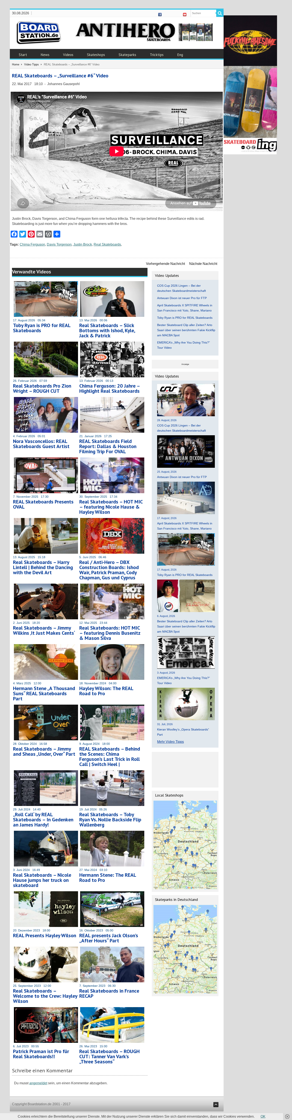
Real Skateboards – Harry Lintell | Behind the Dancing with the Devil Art (43, 567)
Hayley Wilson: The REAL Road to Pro (106, 691)
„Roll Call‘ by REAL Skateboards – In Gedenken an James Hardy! (43, 819)
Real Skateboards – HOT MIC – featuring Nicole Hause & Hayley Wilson (111, 506)
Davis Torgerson (59, 244)
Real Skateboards (107, 244)
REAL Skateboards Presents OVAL (43, 504)
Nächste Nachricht (203, 264)
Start (23, 54)
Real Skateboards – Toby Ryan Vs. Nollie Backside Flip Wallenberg (110, 819)
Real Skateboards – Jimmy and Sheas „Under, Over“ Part (44, 751)
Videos (68, 54)
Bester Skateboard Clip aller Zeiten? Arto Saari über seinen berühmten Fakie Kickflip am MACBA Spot (186, 330)
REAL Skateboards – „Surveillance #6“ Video (60, 75)
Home (15, 64)
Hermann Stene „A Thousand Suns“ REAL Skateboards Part (44, 693)
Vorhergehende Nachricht (165, 264)
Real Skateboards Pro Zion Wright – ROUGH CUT (42, 388)
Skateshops (96, 54)
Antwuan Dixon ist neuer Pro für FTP (182, 298)
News (45, 54)
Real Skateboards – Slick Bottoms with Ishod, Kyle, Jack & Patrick (107, 330)
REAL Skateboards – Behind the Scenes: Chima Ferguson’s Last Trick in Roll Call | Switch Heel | (109, 756)
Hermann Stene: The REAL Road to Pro (107, 877)
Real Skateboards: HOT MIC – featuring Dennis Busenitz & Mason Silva (109, 632)
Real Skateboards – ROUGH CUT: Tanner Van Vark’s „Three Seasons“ (109, 1056)
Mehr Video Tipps (170, 742)
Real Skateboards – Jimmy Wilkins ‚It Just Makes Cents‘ (44, 630)
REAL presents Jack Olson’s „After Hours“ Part (108, 938)
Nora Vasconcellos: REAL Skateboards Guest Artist (41, 444)
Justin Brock (82, 244)
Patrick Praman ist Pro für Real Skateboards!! (41, 1054)
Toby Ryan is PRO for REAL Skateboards (41, 328)
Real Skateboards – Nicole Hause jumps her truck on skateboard (42, 880)
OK (263, 1116)
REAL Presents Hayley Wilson (44, 935)
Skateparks (127, 54)
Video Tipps (31, 64)
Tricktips (157, 54)
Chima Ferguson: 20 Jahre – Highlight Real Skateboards (109, 388)
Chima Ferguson (32, 244)
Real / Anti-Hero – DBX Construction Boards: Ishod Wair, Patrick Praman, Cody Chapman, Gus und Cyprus (109, 570)
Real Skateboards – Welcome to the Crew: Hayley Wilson (45, 995)
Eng (180, 54)
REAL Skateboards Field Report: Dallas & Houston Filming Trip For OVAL (107, 446)
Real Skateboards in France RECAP (109, 993)
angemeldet (38, 1083)
